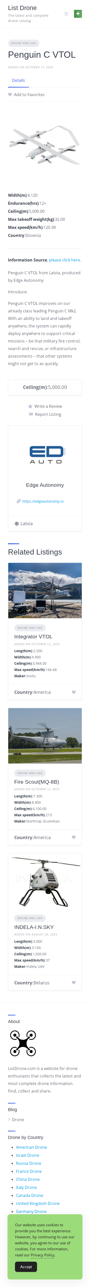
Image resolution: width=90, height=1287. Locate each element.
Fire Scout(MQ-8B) (36, 782)
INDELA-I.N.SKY (34, 927)
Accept (26, 1267)
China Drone (28, 1179)
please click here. (65, 260)
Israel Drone (27, 1155)
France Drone (29, 1171)
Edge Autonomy (45, 485)
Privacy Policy (42, 1254)
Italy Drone (26, 1187)
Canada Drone (29, 1195)
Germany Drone (31, 1211)
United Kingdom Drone (38, 1203)
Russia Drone (28, 1163)
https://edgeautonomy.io (43, 501)
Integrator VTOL (33, 636)
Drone (18, 1119)
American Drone (31, 1147)
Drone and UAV (23, 43)
